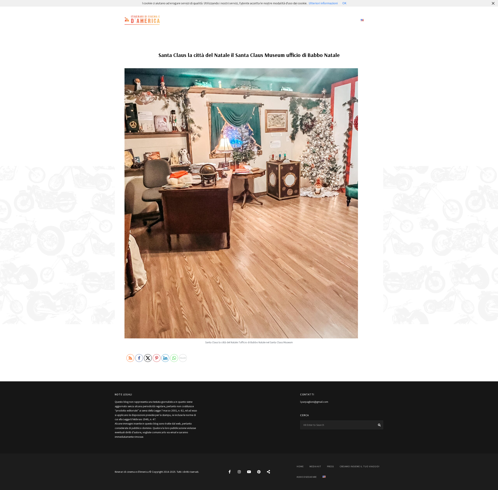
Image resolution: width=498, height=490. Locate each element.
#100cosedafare (341, 20)
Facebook (229, 472)
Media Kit (243, 20)
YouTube (249, 472)
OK (344, 3)
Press (262, 20)
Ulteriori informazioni (323, 3)
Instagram (239, 472)
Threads (268, 472)
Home (224, 20)
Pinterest (259, 472)
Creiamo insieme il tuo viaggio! (297, 20)
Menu (379, 20)
